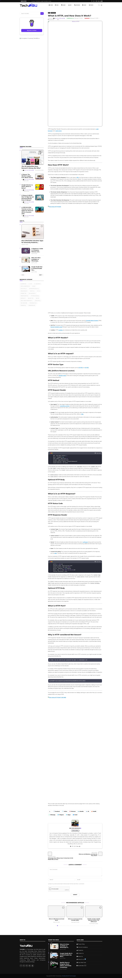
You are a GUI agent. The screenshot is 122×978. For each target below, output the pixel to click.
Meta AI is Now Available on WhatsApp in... (64, 946)
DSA (33, 286)
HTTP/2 (87, 367)
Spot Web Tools (82, 962)
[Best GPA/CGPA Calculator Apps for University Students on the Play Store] (33, 231)
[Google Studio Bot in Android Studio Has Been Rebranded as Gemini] (26, 269)
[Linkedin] (98, 1)
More (84, 5)
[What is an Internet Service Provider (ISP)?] (56, 911)
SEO (37, 298)
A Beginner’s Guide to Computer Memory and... (37, 250)
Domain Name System (92, 320)
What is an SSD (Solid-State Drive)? (93, 919)
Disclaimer (80, 950)
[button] (28, 1)
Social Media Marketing (26, 300)
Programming (24, 295)
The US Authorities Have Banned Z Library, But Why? (31, 167)
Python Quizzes (35, 295)
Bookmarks (82, 965)
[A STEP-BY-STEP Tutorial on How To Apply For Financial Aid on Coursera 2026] (39, 209)
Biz (70, 5)
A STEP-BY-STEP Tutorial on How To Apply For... (41, 1)
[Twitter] (93, 1)
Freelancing (24, 290)
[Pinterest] (96, 1)
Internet (23, 293)
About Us (80, 956)
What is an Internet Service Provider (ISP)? (56, 919)
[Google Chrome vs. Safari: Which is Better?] (39, 187)
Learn (63, 5)
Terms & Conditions (83, 947)
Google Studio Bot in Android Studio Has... (36, 268)
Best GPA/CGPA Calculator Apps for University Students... (32, 241)
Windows (23, 305)
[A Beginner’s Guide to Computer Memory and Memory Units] (26, 251)
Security (30, 298)
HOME (51, 5)
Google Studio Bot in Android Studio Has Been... (66, 955)
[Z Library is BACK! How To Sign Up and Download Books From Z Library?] (39, 197)
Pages (91, 5)
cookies (60, 330)
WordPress (31, 305)
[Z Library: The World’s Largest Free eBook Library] (39, 176)
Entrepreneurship (34, 288)
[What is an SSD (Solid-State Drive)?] (93, 911)
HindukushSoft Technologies (69, 976)
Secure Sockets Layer (56, 327)
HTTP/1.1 (81, 367)
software (85, 542)
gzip (55, 553)
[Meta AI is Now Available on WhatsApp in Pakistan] (26, 260)
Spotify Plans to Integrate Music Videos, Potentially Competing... (65, 965)
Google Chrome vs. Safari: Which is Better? (27, 186)
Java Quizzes (32, 293)
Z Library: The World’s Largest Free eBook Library (27, 176)
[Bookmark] (63, 907)
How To (32, 290)
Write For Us (81, 959)
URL (78, 177)
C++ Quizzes (37, 283)
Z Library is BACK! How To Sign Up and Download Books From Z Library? (28, 198)
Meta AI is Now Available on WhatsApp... (35, 259)
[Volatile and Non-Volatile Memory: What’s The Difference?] (75, 911)
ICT (38, 290)
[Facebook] (91, 1)
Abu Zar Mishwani (74, 828)
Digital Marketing (25, 286)
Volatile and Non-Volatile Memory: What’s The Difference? (75, 920)
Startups (37, 300)
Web (57, 5)
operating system (64, 406)
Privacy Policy (81, 944)
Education (24, 288)
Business (23, 283)
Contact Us (81, 953)
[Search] (99, 5)
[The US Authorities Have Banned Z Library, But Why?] (33, 157)
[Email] (101, 1)
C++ (30, 283)
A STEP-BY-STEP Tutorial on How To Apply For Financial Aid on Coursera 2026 (27, 210)
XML (82, 414)
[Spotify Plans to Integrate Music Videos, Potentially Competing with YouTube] (54, 964)
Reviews (78, 5)
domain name (62, 375)
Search (42, 13)
